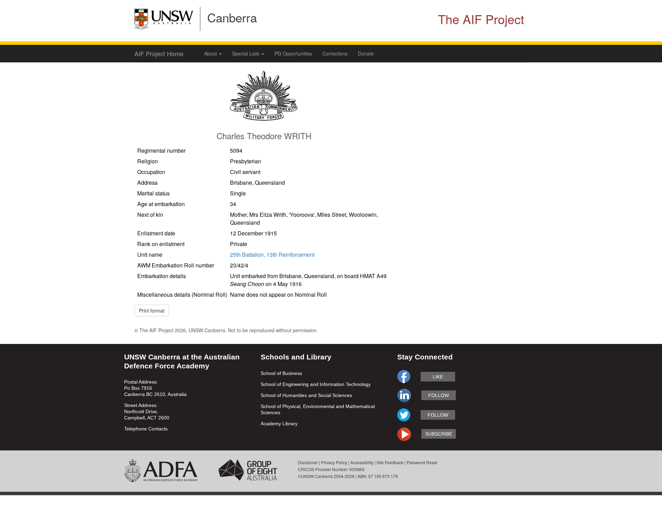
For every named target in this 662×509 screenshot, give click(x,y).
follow (438, 395)
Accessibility (361, 462)
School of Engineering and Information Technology (316, 384)
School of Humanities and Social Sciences (306, 395)
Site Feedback (390, 462)
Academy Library (279, 423)
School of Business (281, 373)
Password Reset (422, 462)
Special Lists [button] (246, 53)
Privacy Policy (334, 462)
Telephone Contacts (146, 428)
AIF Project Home (158, 53)
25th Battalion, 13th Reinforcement (272, 254)
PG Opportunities (293, 53)
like (438, 376)
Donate (366, 53)
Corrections (335, 53)
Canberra (232, 17)
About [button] (211, 53)
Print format (151, 310)
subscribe (438, 434)
